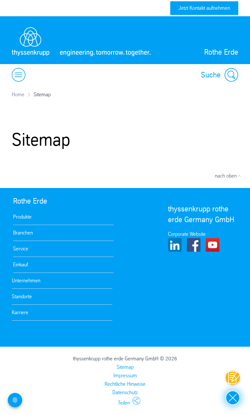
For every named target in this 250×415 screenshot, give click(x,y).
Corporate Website (187, 234)
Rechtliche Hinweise (125, 384)
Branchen (23, 233)
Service (20, 249)
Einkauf (20, 264)
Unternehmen (26, 280)
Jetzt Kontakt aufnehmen (204, 8)
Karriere (20, 312)
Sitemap (125, 367)
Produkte (22, 217)
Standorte (22, 296)
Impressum (125, 375)
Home (18, 94)
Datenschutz (125, 392)
